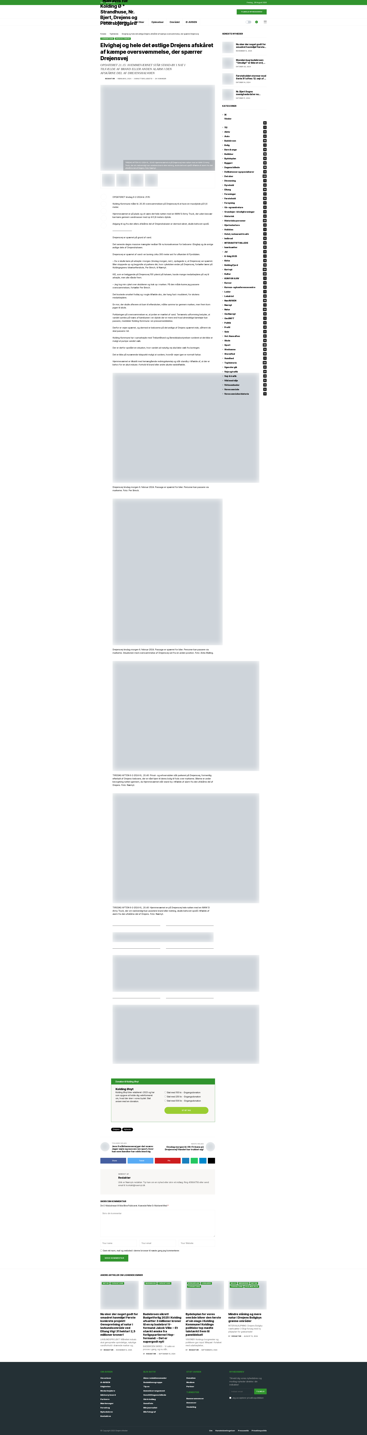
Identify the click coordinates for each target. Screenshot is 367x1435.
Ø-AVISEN (105, 1382)
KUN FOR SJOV (244, 278)
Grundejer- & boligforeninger (245, 212)
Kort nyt (245, 269)
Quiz (245, 331)
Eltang (245, 189)
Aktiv (245, 132)
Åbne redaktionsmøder (155, 1378)
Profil (245, 327)
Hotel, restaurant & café (245, 234)
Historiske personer (245, 220)
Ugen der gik (245, 367)
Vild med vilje (245, 380)
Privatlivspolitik (259, 1431)
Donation (191, 1378)
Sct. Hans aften (245, 336)
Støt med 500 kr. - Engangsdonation (184, 1101)
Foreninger (245, 194)
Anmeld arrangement (154, 1391)
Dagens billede (245, 167)
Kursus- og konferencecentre (245, 287)
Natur (245, 309)
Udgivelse (105, 1386)
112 (244, 127)
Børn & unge (245, 149)
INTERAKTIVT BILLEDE (245, 243)
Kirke (245, 260)
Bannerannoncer (195, 1398)
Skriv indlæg (149, 1399)
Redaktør (110, 79)
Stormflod (245, 354)
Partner (190, 1386)
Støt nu (186, 1110)
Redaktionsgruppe (152, 1382)
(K (225, 114)
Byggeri (245, 163)
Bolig (244, 145)
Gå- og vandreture (245, 207)
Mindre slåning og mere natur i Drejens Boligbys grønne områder (245, 1317)
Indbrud (245, 238)
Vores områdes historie (244, 394)
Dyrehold (245, 185)
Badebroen (245, 141)
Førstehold (245, 198)
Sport (245, 345)
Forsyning (245, 203)
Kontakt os (105, 1416)
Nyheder (127, 1129)
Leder (244, 291)
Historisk (245, 216)
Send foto (148, 1403)
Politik (245, 323)
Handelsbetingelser (225, 1431)
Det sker (245, 176)
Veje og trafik (123, 38)
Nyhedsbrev (106, 1412)
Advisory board (108, 1395)
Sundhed (244, 358)
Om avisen (105, 1378)
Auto (245, 136)
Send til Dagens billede (154, 1395)
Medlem (190, 1382)
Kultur (245, 274)
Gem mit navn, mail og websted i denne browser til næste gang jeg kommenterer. (141, 1251)
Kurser (245, 283)
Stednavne (245, 349)
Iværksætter (245, 247)
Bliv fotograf (149, 1412)
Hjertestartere (245, 225)
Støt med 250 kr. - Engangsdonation (184, 1096)
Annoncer (191, 1402)
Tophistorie (114, 34)
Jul (245, 252)
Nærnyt (244, 305)
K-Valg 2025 (244, 256)
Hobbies (244, 229)
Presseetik (243, 1431)
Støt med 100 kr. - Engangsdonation (183, 1092)
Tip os (146, 1386)
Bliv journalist (150, 1407)
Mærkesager (107, 1403)
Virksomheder (245, 385)
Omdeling (191, 1407)
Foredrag (105, 1407)
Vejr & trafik (245, 376)
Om (210, 1431)
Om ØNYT (244, 318)
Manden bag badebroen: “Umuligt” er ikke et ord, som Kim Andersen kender (251, 63)
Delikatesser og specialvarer (245, 172)
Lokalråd (245, 296)
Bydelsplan (245, 158)
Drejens (116, 1129)
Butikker (245, 154)
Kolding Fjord (245, 265)
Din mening (244, 180)
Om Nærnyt (245, 314)
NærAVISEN (245, 300)
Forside (103, 34)
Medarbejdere (107, 1391)
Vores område (245, 389)
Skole (245, 340)
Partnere (105, 1399)
